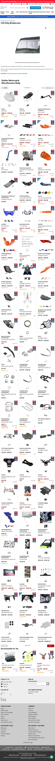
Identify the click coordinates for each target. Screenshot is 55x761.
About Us (30, 708)
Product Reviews (5, 734)
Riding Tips (4, 728)
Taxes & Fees (6, 749)
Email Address (32, 681)
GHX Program (32, 718)
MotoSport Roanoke (34, 722)
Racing (3, 736)
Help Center (4, 720)
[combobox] (49, 88)
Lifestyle (3, 732)
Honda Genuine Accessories (8, 21)
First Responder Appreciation (36, 738)
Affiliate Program (33, 714)
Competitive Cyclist (26, 755)
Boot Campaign (32, 739)
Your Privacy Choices (33, 747)
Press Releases (32, 712)
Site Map (29, 749)
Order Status (4, 710)
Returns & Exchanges (7, 712)
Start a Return (5, 714)
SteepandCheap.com (40, 755)
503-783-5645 (22, 69)
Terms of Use (9, 747)
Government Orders (34, 720)
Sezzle (2, 718)
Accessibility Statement (18, 749)
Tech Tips (3, 730)
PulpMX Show (32, 734)
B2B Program (32, 716)
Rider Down (31, 728)
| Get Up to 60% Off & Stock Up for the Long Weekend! (27, 16)
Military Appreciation (34, 736)
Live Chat (46, 4)
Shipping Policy (45, 747)
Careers (30, 710)
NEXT (50, 646)
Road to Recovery (33, 730)
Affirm (2, 716)
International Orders (6, 722)
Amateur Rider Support (34, 732)
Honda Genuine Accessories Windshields (17, 73)
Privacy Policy (19, 747)
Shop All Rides (49, 749)
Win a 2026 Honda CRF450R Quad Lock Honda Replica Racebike (27, 1)
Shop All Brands (38, 749)
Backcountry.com (14, 755)
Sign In (2, 708)
